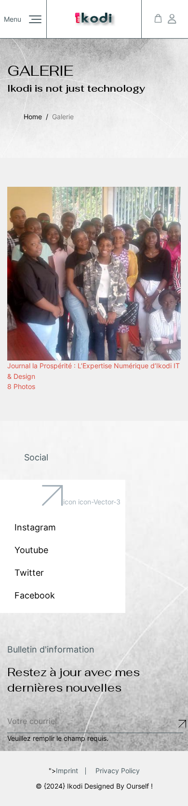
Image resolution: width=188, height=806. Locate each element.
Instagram (35, 527)
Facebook (34, 595)
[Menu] (35, 19)
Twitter (29, 573)
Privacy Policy (117, 770)
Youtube (31, 550)
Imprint (67, 770)
